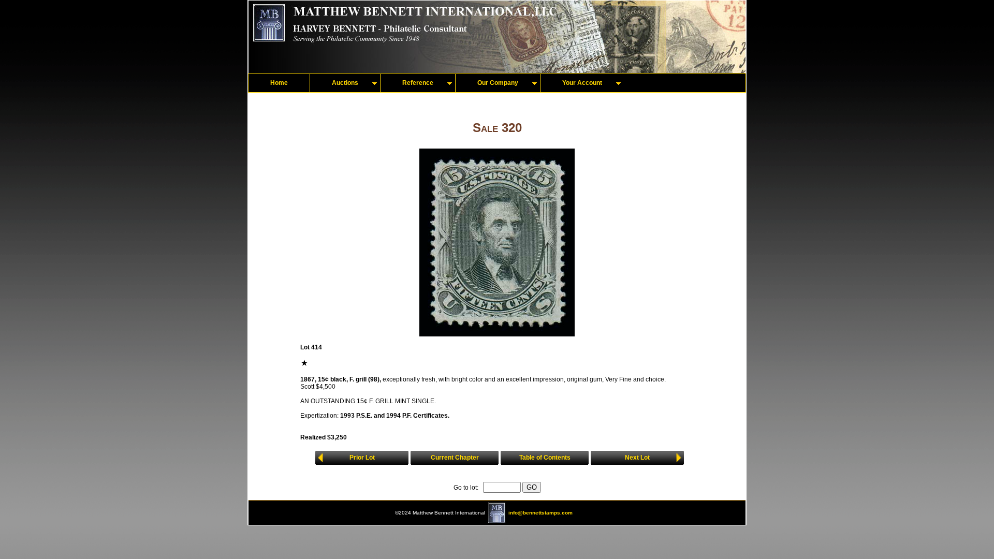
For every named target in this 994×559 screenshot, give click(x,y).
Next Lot (637, 457)
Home (279, 82)
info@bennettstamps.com (540, 513)
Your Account (582, 82)
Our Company (497, 82)
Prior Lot (362, 457)
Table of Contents (545, 457)
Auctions (345, 82)
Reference (417, 82)
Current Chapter (455, 457)
